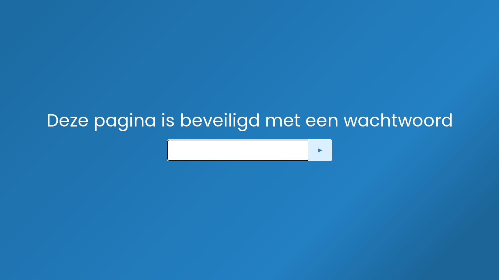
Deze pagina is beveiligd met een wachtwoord (249, 120)
